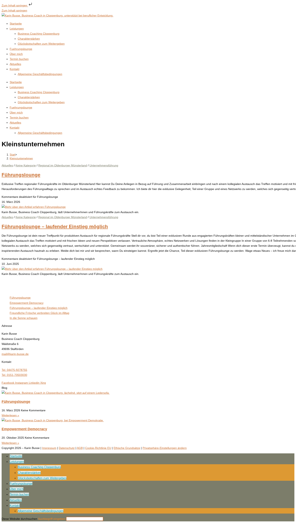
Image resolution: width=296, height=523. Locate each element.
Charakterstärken (29, 38)
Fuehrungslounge (21, 49)
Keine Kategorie (26, 165)
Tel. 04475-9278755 (14, 369)
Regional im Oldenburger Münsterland (62, 165)
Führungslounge (21, 174)
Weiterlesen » (10, 415)
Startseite (16, 23)
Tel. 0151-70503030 (14, 375)
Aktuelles (15, 64)
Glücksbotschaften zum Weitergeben (41, 43)
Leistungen (17, 28)
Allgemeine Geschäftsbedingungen (40, 74)
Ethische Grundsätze (127, 448)
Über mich (16, 54)
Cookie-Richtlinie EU (98, 448)
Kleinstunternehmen (21, 158)
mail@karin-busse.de (15, 354)
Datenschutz (67, 448)
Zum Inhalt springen (15, 5)
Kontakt (14, 69)
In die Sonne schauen (23, 318)
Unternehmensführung (103, 165)
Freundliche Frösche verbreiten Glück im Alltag (39, 313)
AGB (80, 448)
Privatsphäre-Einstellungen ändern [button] (165, 448)
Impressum (49, 448)
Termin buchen (19, 59)
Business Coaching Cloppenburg (38, 33)
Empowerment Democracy (26, 302)
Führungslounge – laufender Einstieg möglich (55, 226)
